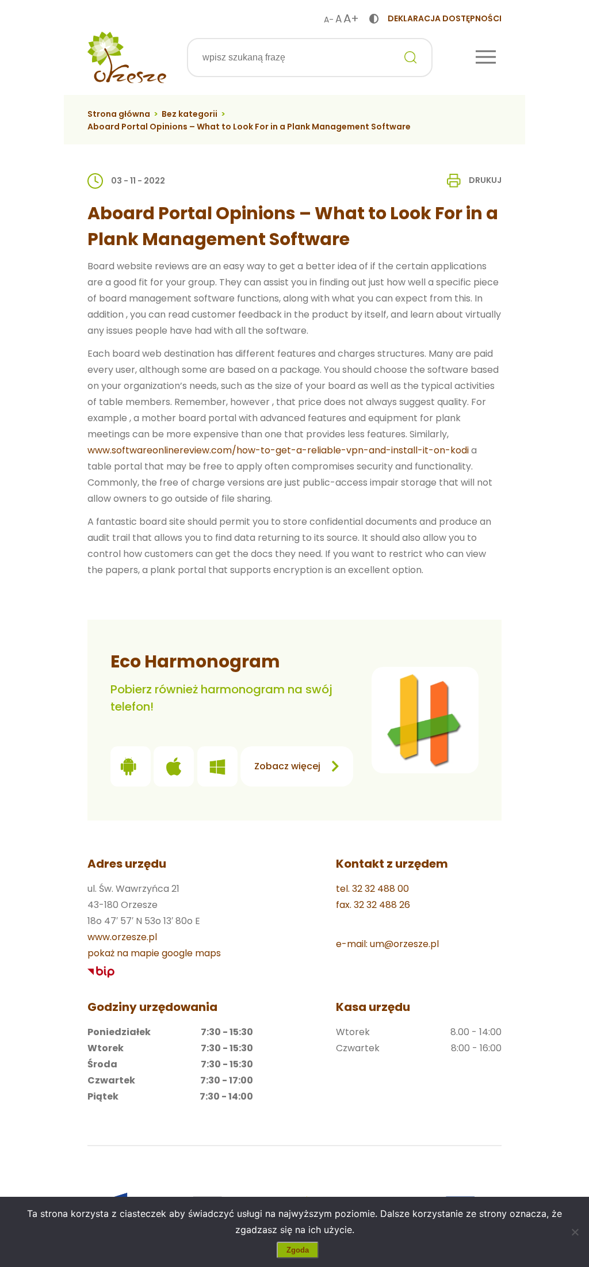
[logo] (126, 57)
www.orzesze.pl (122, 937)
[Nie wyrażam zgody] (574, 1232)
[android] (130, 769)
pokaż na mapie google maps (154, 953)
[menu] (486, 57)
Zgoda (297, 1250)
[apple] (174, 769)
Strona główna (118, 114)
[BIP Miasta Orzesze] (101, 972)
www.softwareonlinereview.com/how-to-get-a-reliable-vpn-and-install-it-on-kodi (278, 450)
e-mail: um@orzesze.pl (387, 944)
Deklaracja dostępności (445, 18)
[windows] (217, 769)
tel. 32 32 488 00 (372, 888)
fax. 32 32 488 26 (373, 904)
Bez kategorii (189, 114)
